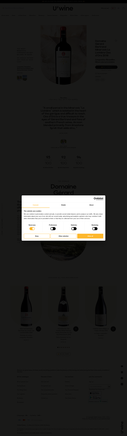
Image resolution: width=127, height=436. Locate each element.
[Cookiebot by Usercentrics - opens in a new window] (95, 198)
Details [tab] (63, 205)
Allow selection (64, 236)
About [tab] (91, 205)
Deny (36, 236)
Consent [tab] (35, 205)
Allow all (90, 236)
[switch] (53, 228)
